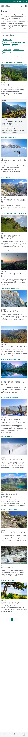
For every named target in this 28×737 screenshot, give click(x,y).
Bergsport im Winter (18, 49)
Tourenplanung (7, 52)
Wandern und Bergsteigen (10, 42)
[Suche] (22, 6)
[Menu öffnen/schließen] (26, 6)
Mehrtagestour (7, 49)
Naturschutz (6, 45)
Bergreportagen (7, 39)
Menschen (14, 45)
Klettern (21, 42)
